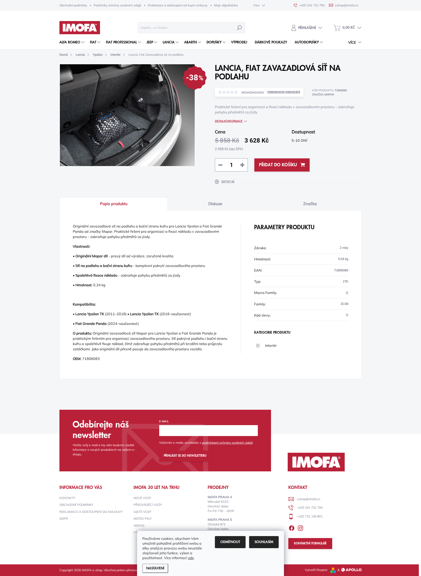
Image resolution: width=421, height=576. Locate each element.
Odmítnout (230, 542)
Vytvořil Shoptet (316, 570)
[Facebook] (291, 527)
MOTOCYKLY (143, 519)
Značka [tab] (310, 203)
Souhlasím (264, 542)
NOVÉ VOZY (142, 498)
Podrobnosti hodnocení (283, 92)
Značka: (323, 94)
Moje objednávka (226, 5)
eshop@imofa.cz (308, 499)
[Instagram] (300, 527)
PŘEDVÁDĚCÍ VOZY (148, 505)
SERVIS (139, 526)
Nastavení (155, 568)
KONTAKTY (67, 498)
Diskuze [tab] (215, 203)
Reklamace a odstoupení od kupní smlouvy (177, 5)
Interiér (271, 345)
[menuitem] (72, 42)
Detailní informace (229, 121)
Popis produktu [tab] (113, 203)
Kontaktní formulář (310, 543)
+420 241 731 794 (310, 508)
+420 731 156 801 (310, 516)
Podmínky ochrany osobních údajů (117, 5)
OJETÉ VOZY (143, 512)
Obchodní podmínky (73, 5)
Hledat (239, 27)
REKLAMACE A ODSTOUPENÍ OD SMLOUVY (91, 512)
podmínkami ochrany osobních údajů (227, 443)
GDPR (63, 519)
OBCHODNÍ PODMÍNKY (76, 505)
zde (191, 558)
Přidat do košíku (278, 165)
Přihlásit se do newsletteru (185, 456)
